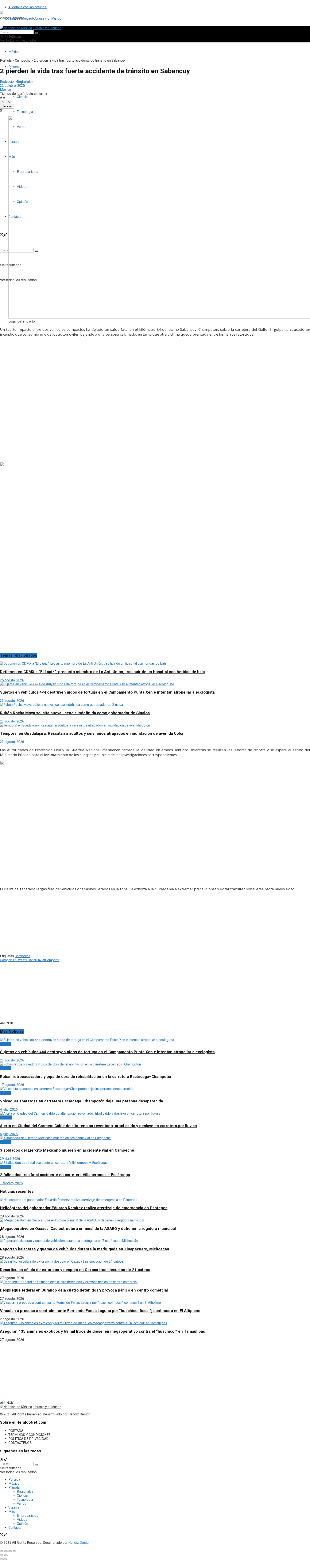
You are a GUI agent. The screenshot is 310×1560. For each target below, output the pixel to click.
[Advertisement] (155, 369)
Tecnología (25, 112)
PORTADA (15, 1431)
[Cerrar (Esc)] (1, 1551)
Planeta (14, 1487)
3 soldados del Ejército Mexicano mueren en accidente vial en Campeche (67, 1150)
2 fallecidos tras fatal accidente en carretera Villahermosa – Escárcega (65, 1174)
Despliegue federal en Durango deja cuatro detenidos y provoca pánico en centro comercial (84, 1290)
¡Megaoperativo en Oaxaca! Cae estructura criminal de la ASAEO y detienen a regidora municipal (88, 1228)
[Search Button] (36, 33)
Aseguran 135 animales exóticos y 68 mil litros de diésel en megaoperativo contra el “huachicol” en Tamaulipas (102, 1331)
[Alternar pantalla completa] (10, 1551)
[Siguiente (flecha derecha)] (6, 1555)
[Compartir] (6, 1551)
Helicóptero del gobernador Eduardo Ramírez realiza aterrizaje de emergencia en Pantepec (83, 1208)
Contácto (15, 1528)
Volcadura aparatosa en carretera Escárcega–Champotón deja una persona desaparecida (81, 1101)
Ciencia (22, 97)
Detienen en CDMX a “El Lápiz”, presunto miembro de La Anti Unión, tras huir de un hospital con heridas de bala (102, 672)
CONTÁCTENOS (20, 1443)
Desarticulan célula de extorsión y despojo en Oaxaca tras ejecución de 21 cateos (75, 1269)
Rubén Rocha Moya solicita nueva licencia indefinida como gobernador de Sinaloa (75, 713)
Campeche (23, 60)
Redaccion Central (13, 82)
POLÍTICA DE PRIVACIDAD (28, 1439)
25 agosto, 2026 (12, 680)
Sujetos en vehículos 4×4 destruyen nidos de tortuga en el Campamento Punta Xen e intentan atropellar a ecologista (107, 692)
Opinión (22, 1524)
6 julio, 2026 (9, 1134)
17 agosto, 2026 (12, 1085)
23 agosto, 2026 (12, 701)
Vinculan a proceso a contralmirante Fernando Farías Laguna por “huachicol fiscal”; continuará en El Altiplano (100, 1310)
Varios (21, 1504)
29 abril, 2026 (10, 1159)
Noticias (6, 1117)
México (13, 52)
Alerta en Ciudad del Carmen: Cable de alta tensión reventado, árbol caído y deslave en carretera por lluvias (98, 1126)
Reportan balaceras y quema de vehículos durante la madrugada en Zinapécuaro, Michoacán (84, 1249)
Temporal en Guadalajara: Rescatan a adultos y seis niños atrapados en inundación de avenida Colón (92, 733)
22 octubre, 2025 (12, 86)
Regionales (25, 1492)
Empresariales (27, 1516)
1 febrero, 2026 (11, 1183)
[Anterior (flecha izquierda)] (1, 1555)
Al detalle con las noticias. (27, 7)
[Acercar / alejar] (14, 1551)
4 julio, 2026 (9, 1109)
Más (11, 1512)
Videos (22, 1520)
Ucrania (13, 1508)
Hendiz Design (79, 1414)
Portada (6, 60)
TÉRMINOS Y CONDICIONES (29, 1435)
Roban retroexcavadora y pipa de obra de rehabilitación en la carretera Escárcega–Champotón (86, 1076)
